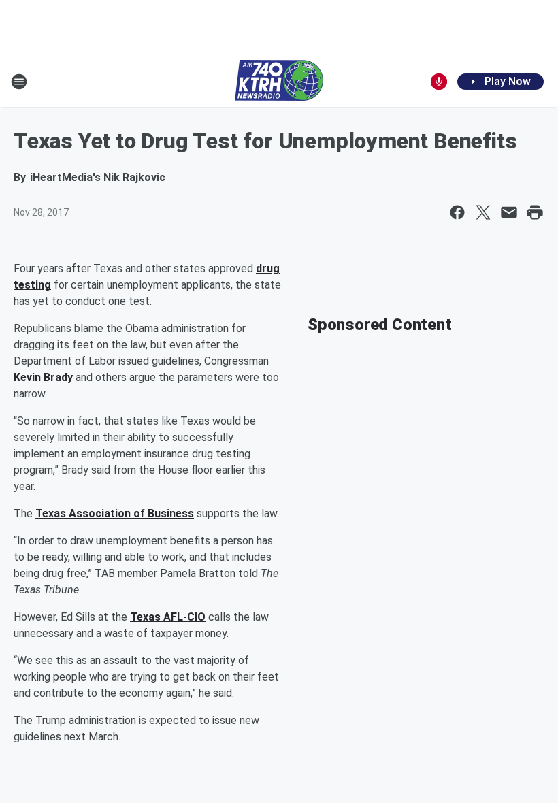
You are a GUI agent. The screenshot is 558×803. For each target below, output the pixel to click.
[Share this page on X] (483, 212)
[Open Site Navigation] (19, 81)
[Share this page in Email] (509, 212)
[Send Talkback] (439, 81)
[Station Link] (279, 81)
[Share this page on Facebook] (457, 212)
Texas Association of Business (114, 513)
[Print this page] (534, 212)
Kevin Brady (43, 377)
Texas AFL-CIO (168, 616)
